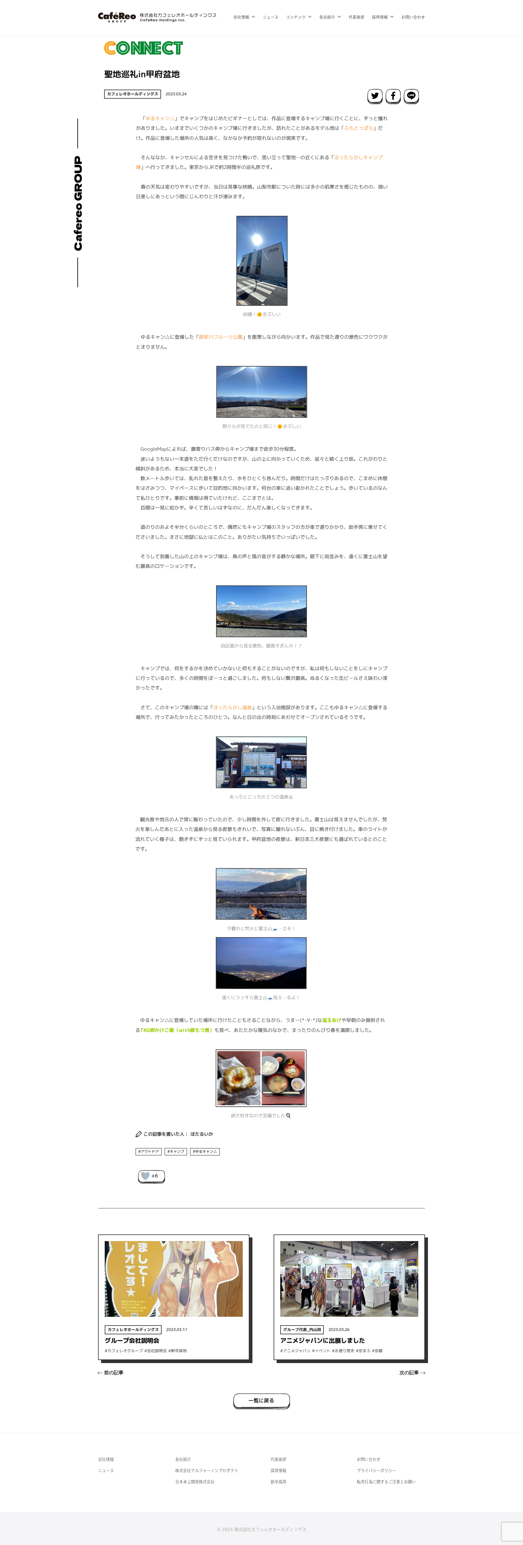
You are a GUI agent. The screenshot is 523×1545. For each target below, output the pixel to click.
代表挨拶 (356, 17)
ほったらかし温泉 (232, 707)
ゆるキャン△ (160, 118)
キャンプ (177, 1151)
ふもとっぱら (358, 128)
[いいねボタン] (145, 1176)
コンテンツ (296, 17)
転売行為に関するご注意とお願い (386, 1482)
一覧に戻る (261, 1400)
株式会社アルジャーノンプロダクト (206, 1470)
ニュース (270, 17)
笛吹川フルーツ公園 (220, 337)
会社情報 (241, 17)
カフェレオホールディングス (132, 94)
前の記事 (113, 1372)
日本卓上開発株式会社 (195, 1482)
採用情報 (380, 17)
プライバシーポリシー (376, 1470)
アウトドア (150, 1151)
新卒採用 (278, 1482)
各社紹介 (327, 17)
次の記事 (409, 1372)
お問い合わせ (413, 17)
